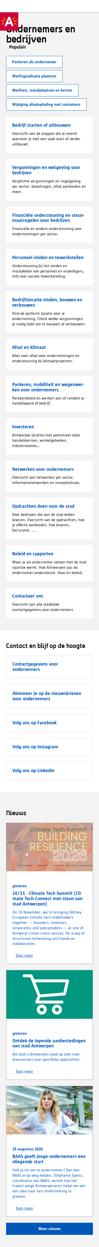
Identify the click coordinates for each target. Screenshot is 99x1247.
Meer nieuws (49, 1229)
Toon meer (24, 956)
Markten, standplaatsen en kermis (42, 90)
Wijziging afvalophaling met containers (46, 104)
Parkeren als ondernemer (34, 62)
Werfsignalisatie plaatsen (34, 76)
